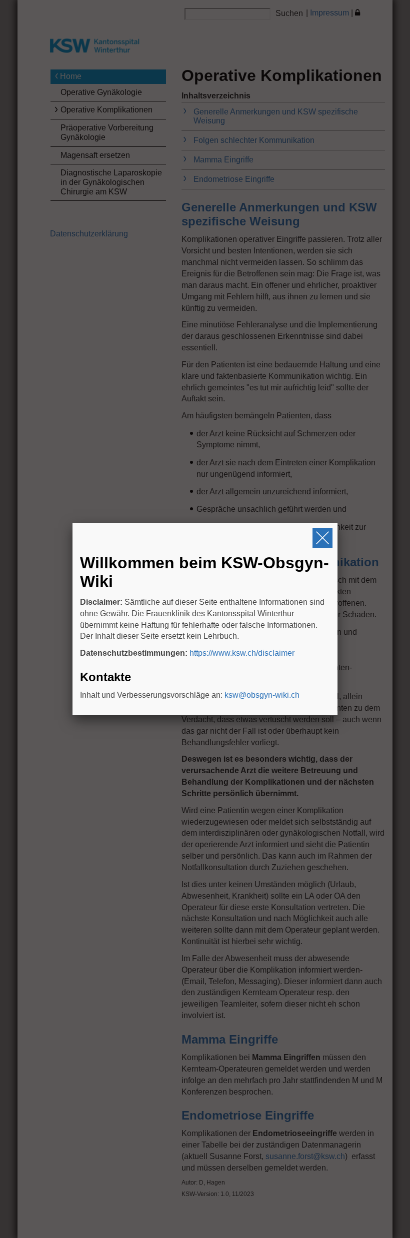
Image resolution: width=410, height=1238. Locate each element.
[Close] (322, 538)
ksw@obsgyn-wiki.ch (262, 695)
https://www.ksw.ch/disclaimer (242, 653)
